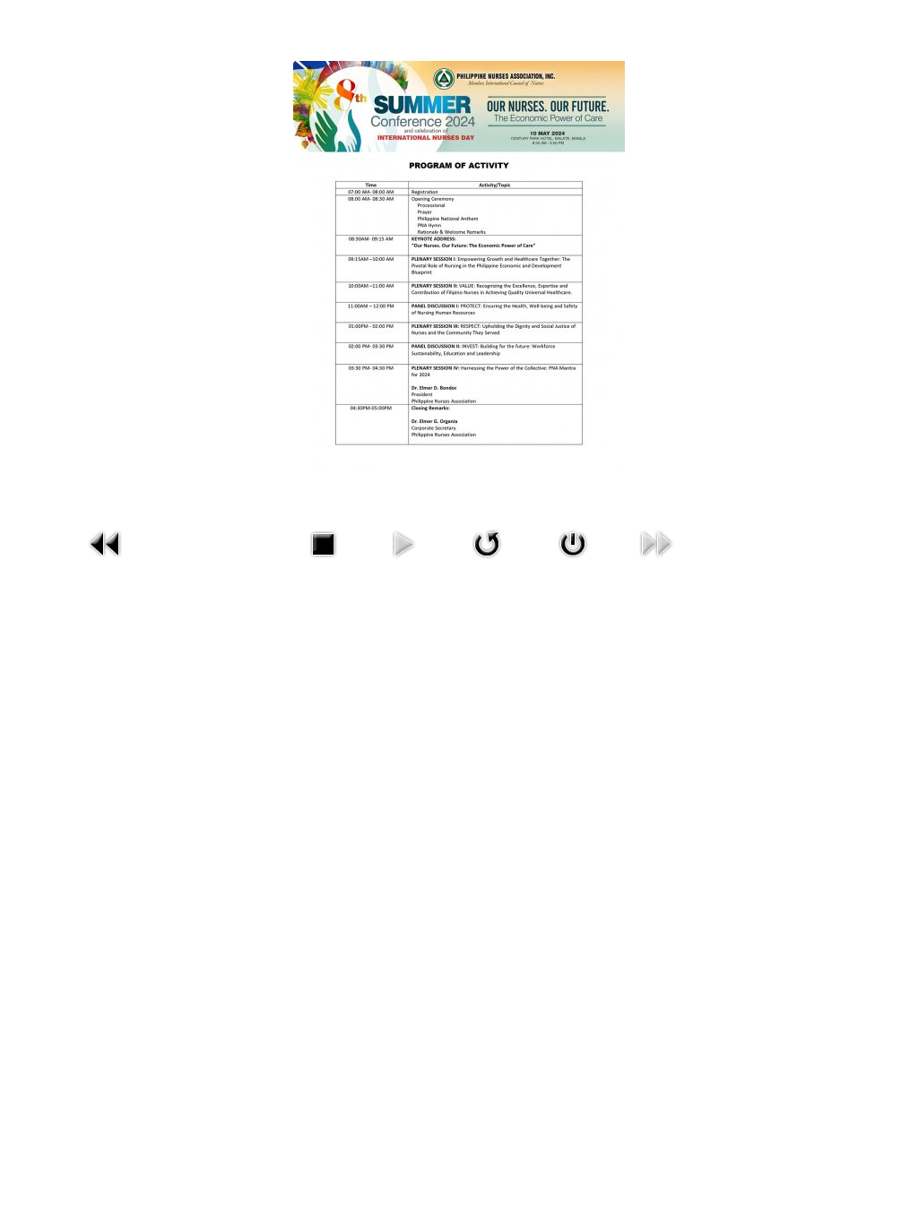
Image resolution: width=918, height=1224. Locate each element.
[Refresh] (486, 542)
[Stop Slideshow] (322, 542)
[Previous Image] (105, 542)
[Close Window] (573, 542)
